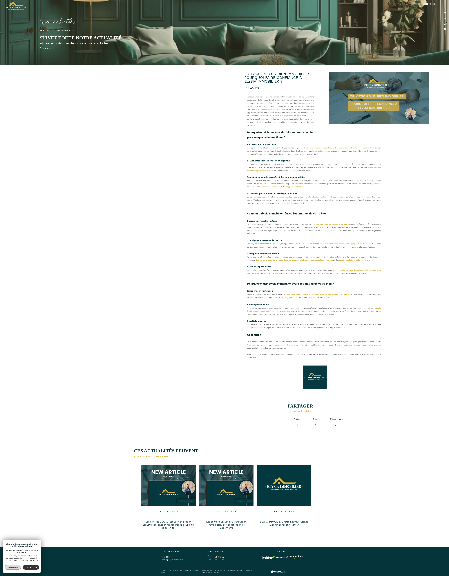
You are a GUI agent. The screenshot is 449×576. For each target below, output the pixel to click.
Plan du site (218, 570)
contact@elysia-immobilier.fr (172, 560)
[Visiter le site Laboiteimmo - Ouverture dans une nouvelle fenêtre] (279, 572)
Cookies (216, 572)
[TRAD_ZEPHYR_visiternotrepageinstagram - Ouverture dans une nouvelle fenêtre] (216, 557)
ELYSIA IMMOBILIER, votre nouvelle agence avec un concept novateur (284, 523)
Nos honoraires (206, 570)
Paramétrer (13, 567)
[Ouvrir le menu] (445, 4)
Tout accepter (31, 567)
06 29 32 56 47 (166, 557)
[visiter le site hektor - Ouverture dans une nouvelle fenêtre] (269, 557)
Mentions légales (230, 570)
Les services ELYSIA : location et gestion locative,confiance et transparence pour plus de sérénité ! (168, 524)
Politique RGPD (206, 572)
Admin (241, 570)
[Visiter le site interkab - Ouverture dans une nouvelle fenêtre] (282, 557)
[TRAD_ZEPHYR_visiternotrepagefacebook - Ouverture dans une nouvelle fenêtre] (210, 557)
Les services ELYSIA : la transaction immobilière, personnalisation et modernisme (226, 524)
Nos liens (248, 570)
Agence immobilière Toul (50, 30)
